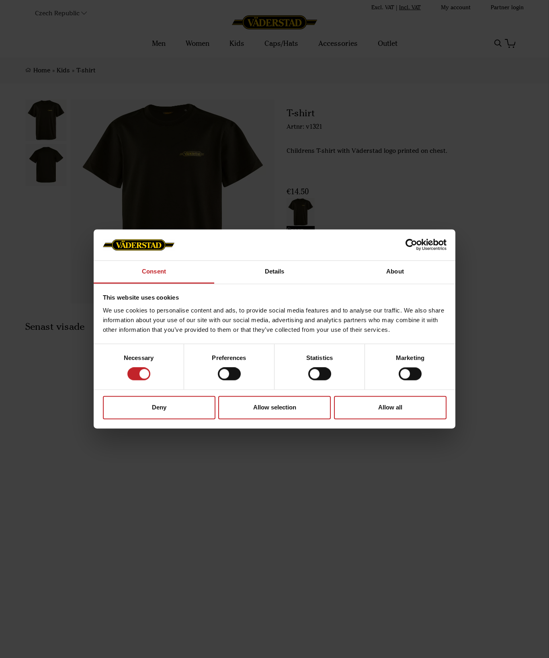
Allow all (390, 407)
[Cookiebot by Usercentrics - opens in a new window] (411, 245)
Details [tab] (275, 271)
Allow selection (274, 407)
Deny (159, 407)
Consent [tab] (154, 271)
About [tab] (395, 271)
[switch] (229, 374)
